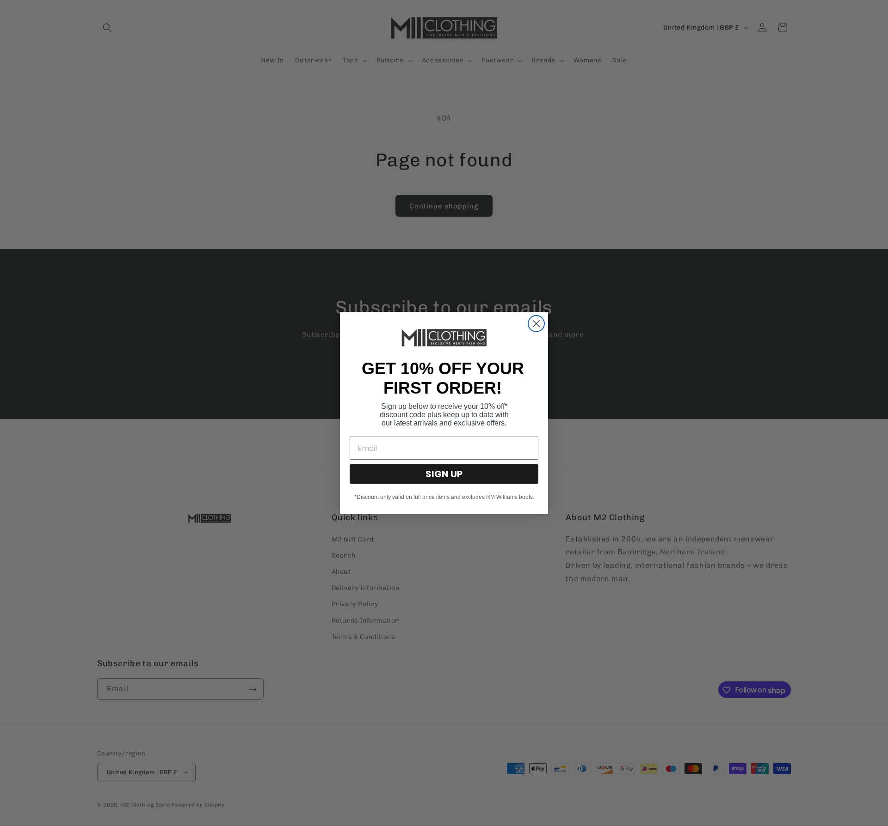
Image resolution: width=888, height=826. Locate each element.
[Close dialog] (536, 324)
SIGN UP (444, 474)
